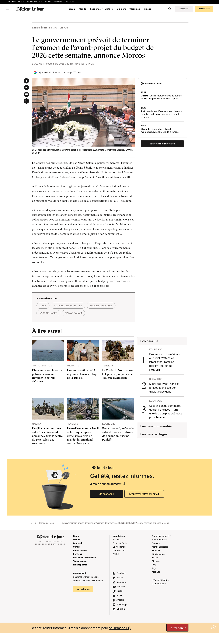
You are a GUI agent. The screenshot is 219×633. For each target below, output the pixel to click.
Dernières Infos (44, 27)
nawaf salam (73, 313)
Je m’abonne (106, 493)
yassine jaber (48, 313)
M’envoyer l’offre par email (144, 493)
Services (77, 554)
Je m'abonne (177, 628)
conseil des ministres (68, 305)
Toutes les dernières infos (162, 143)
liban (43, 305)
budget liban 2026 (101, 305)
